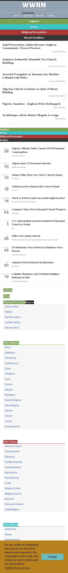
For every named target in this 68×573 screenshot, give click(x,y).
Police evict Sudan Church (26, 236)
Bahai (8, 347)
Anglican (34, 21)
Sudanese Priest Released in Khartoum (32, 262)
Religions (28, 16)
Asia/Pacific (10, 529)
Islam (7, 379)
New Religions (12, 405)
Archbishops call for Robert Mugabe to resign (30, 115)
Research (9, 499)
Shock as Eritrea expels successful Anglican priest (38, 198)
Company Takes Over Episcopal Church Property (39, 209)
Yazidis (8, 421)
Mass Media (11, 472)
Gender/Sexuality (13, 462)
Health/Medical (13, 467)
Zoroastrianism (12, 426)
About (17, 16)
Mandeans (10, 395)
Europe (8, 534)
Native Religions (13, 400)
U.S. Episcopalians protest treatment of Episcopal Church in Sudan (38, 223)
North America (12, 539)
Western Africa (12, 327)
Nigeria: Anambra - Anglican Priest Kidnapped (31, 103)
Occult (8, 483)
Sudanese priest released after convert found (35, 186)
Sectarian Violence (14, 504)
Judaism (9, 389)
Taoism (8, 416)
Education (10, 456)
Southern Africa (12, 322)
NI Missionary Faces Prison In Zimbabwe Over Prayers (37, 249)
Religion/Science (13, 493)
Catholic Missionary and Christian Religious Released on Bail (35, 276)
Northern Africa (13, 317)
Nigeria (8, 312)
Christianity (10, 358)
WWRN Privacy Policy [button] (17, 568)
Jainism (8, 384)
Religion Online (12, 488)
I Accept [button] (52, 556)
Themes (50, 16)
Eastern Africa (12, 306)
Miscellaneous (12, 477)
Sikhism (9, 410)
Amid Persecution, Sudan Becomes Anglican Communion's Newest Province (29, 46)
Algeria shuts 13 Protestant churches (31, 163)
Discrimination (12, 451)
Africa (34, 26)
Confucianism (11, 363)
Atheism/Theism (13, 446)
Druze (8, 368)
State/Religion (12, 509)
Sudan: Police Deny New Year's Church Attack (37, 175)
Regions (40, 16)
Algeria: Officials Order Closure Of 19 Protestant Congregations (38, 150)
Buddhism (10, 352)
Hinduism (10, 373)
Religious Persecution (34, 32)
